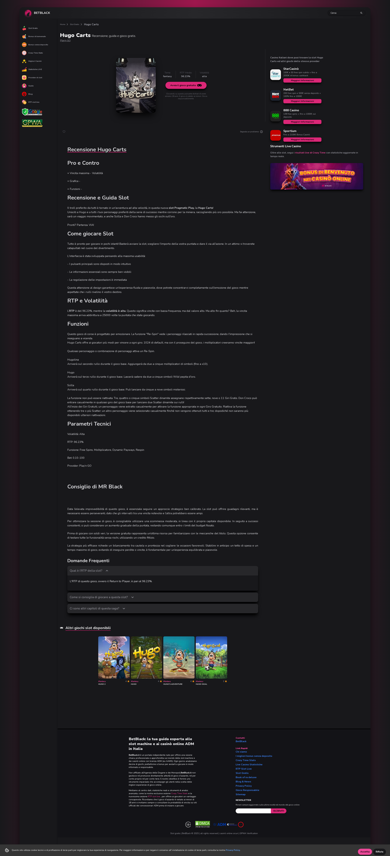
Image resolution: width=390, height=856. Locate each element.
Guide (31, 86)
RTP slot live (33, 102)
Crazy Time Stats (35, 53)
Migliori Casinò (35, 61)
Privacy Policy (244, 786)
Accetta (365, 851)
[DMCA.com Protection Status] (202, 824)
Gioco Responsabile (247, 790)
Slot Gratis (33, 28)
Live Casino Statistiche (249, 764)
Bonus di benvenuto (37, 36)
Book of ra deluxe (246, 777)
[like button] (64, 131)
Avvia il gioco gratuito (183, 85)
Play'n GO (65, 40)
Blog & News (243, 781)
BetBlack (241, 741)
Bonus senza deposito (38, 44)
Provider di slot (35, 77)
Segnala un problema (249, 131)
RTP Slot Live (244, 769)
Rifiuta (379, 851)
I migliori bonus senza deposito (254, 756)
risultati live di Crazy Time (310, 152)
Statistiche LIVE (35, 69)
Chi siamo (241, 751)
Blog (30, 94)
